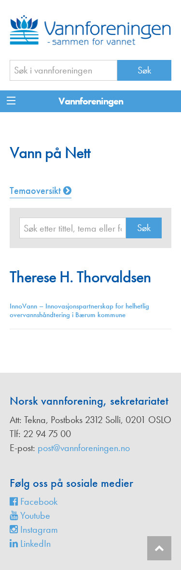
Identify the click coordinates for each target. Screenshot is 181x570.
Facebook (37, 501)
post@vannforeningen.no (84, 447)
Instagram (38, 529)
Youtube (34, 515)
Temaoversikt (36, 190)
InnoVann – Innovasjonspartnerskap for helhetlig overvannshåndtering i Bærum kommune (79, 310)
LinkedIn (34, 543)
